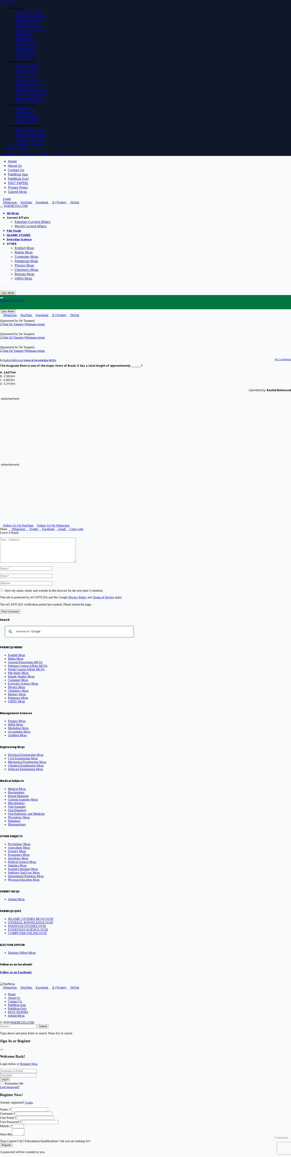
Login (29, 1102)
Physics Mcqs (24, 47)
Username (7, 1113)
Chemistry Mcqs (26, 51)
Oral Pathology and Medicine (26, 813)
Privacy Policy (18, 187)
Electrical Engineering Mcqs (25, 754)
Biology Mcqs (25, 54)
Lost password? (10, 1087)
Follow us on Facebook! (16, 972)
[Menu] (1, 207)
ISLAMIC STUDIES (18, 235)
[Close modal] (1, 1049)
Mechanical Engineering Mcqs (27, 762)
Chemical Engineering (30, 140)
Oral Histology (17, 810)
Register (6, 1145)
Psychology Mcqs (27, 65)
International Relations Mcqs (26, 876)
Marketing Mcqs (26, 115)
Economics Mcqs (26, 76)
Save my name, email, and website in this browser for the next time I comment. (54, 590)
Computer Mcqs (26, 40)
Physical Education (28, 101)
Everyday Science (19, 239)
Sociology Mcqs (26, 79)
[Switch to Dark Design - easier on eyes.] (1, 285)
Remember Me (14, 1083)
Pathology (14, 821)
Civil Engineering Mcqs (31, 133)
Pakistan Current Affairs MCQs (27, 665)
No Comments (283, 359)
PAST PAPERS (18, 183)
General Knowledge (28, 12)
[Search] (1, 289)
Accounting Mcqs (27, 119)
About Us (15, 165)
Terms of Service (103, 597)
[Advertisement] (120, 428)
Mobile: (6, 1126)
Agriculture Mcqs (27, 69)
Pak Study (14, 231)
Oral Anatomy (17, 806)
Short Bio (6, 1134)
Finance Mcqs (24, 108)
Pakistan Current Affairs (31, 15)
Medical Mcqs (17, 147)
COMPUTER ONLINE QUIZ (27, 933)
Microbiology (16, 803)
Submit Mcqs (17, 192)
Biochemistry (16, 792)
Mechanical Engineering (31, 136)
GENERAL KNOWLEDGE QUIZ (30, 922)
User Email (8, 1117)
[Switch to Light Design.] (4, 285)
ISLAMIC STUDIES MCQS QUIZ (30, 919)
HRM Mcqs (23, 111)
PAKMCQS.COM (22, 1022)
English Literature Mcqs (31, 90)
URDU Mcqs (24, 58)
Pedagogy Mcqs (26, 44)
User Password (10, 1122)
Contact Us (16, 170)
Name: (5, 1109)
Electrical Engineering (30, 129)
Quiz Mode (8, 292)
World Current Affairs (29, 19)
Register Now (28, 1064)
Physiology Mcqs (19, 817)
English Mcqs (24, 33)
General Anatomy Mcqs (23, 799)
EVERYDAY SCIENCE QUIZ (28, 929)
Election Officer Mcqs (22, 952)
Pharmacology (17, 824)
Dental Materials (18, 796)
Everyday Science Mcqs (31, 29)
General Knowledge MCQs (40, 360)
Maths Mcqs (23, 37)
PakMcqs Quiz (18, 179)
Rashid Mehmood (13, 360)
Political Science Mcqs (30, 83)
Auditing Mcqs (25, 122)
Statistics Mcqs (25, 86)
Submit (43, 1026)
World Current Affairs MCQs (26, 669)
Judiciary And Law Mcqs (32, 94)
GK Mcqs (13, 213)
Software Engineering (29, 143)
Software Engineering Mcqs (25, 769)
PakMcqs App (18, 174)
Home (12, 161)
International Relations (30, 97)
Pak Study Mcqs (26, 22)
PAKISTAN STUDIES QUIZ (27, 926)
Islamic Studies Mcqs (29, 26)
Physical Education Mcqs (24, 879)
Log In (5, 1079)
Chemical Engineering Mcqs (26, 765)
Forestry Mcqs (25, 72)
